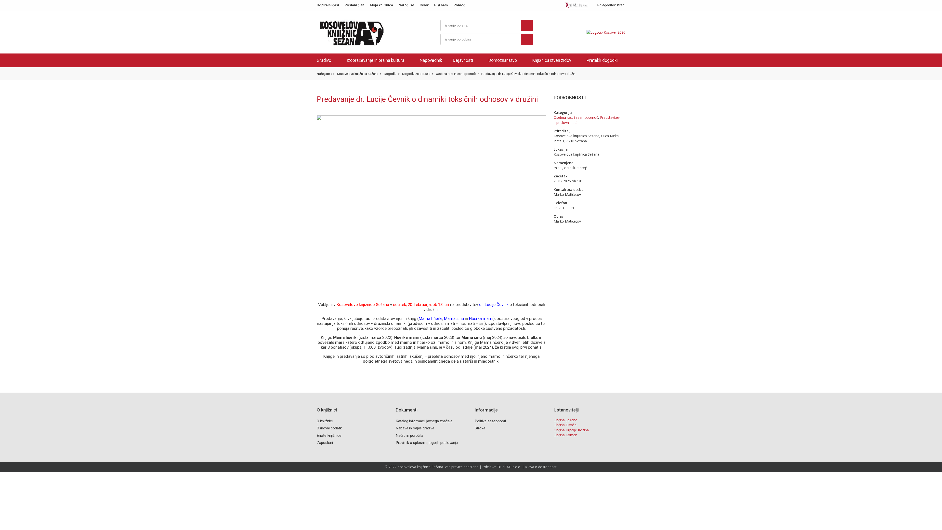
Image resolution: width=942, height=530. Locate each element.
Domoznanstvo (502, 60)
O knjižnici (325, 421)
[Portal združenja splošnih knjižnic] (576, 5)
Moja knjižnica (381, 5)
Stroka (480, 428)
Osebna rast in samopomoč (576, 117)
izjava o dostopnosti (541, 466)
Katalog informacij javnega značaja (424, 421)
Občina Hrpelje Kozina (571, 430)
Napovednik (431, 60)
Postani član (354, 5)
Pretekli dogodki (602, 60)
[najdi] (527, 25)
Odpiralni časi (328, 5)
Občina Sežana (565, 420)
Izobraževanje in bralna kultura (375, 60)
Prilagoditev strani (611, 5)
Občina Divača (565, 425)
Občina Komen (565, 435)
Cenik (424, 5)
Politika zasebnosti (490, 421)
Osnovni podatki (329, 428)
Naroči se (406, 5)
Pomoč (459, 5)
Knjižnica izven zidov (551, 60)
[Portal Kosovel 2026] (606, 32)
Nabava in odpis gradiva (415, 428)
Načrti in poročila (409, 435)
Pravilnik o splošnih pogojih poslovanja (427, 442)
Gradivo (324, 60)
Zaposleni (325, 442)
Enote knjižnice (329, 435)
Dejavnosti (463, 60)
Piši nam (441, 5)
